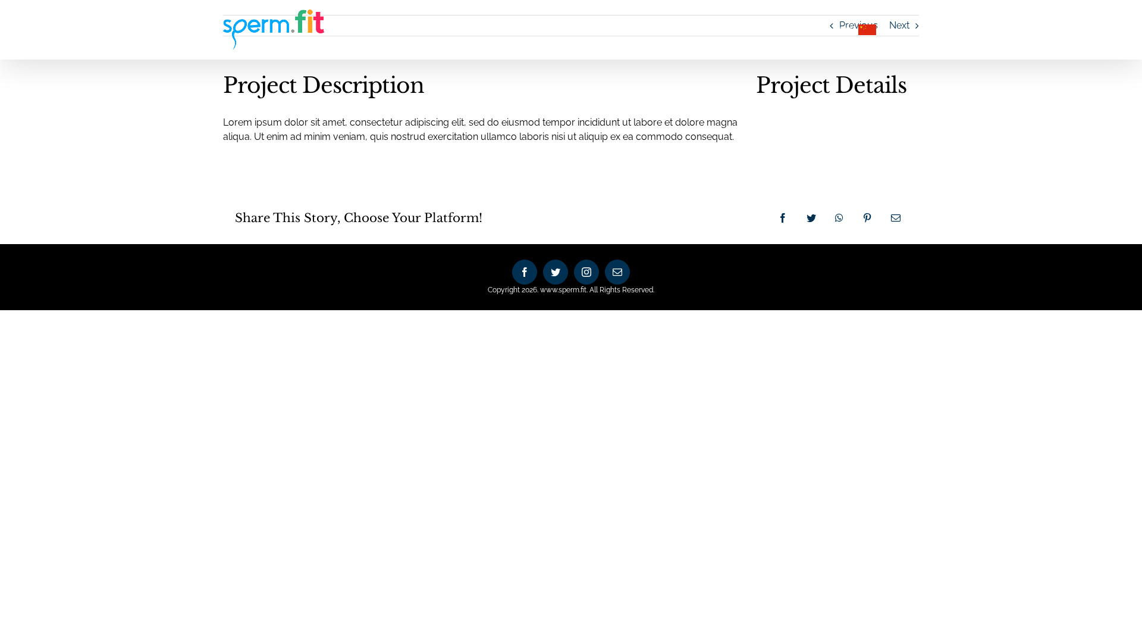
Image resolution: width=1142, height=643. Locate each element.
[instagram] (586, 272)
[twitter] (555, 272)
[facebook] (524, 272)
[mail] (617, 272)
